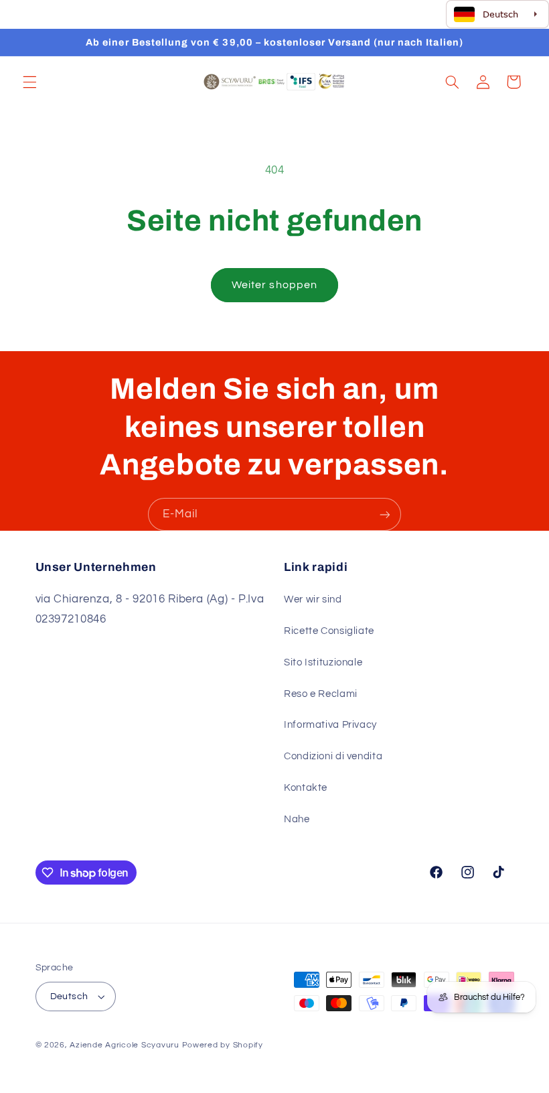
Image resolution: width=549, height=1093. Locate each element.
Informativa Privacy (330, 725)
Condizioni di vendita (333, 756)
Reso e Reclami (321, 694)
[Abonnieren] (385, 514)
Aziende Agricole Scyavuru (124, 1045)
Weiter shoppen (274, 284)
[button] (29, 81)
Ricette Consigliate (329, 631)
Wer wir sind (313, 599)
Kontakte (305, 788)
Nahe (297, 819)
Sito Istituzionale (323, 662)
